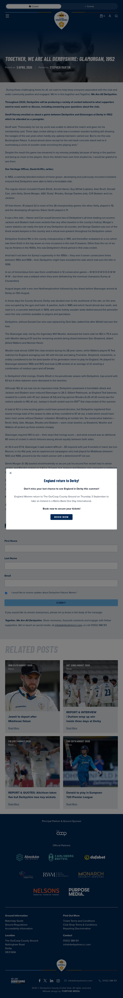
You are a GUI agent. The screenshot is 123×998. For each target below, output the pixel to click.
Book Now (61, 517)
